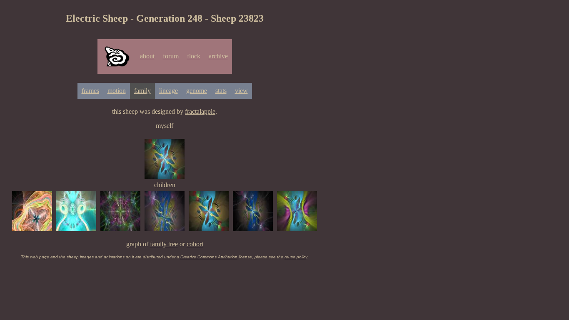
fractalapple (200, 111)
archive (218, 56)
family (142, 90)
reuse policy (295, 257)
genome (196, 90)
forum (171, 56)
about (147, 56)
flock (193, 56)
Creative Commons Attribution (208, 257)
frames (90, 90)
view (241, 90)
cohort (195, 244)
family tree (164, 244)
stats (221, 90)
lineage (168, 90)
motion (116, 90)
